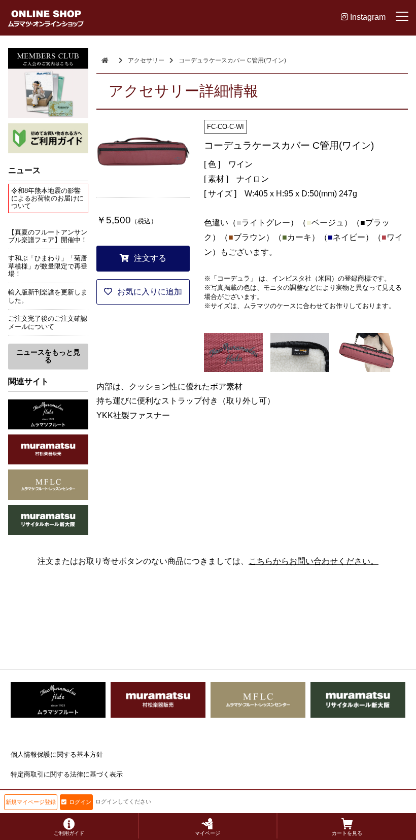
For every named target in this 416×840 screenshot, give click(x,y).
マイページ (207, 833)
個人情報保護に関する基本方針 (57, 754)
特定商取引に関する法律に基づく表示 (67, 774)
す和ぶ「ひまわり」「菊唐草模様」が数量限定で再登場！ (47, 266)
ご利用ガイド (69, 833)
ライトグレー (265, 222)
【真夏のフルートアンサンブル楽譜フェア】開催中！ (47, 236)
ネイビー (349, 237)
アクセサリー (146, 60)
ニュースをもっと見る (48, 356)
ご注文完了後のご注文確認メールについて (47, 322)
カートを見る (347, 833)
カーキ (299, 237)
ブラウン (249, 237)
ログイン (80, 802)
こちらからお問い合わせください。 (313, 561)
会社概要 (24, 793)
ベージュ (327, 222)
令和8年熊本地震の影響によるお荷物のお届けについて (47, 198)
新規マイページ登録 (31, 802)
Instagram (367, 17)
